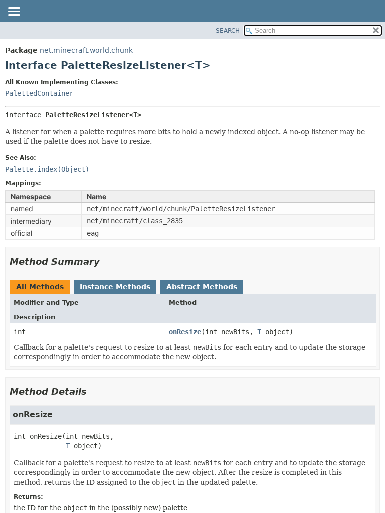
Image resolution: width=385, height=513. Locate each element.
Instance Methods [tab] (115, 287)
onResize (185, 332)
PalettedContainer (39, 93)
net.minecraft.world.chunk (86, 50)
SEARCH (228, 30)
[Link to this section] (107, 261)
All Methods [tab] (40, 287)
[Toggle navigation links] (13, 12)
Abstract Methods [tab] (201, 287)
